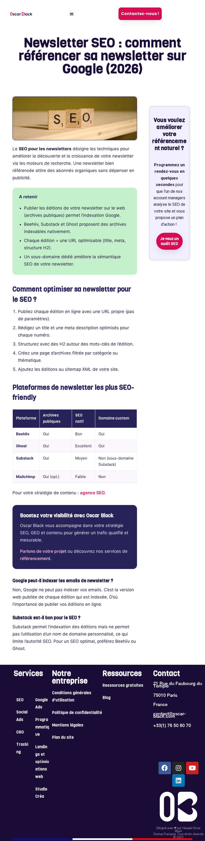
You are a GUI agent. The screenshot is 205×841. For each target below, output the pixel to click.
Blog (106, 698)
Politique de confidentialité (77, 713)
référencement (35, 558)
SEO (20, 700)
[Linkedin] (178, 780)
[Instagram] (178, 768)
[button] (71, 14)
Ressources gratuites (122, 686)
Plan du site (63, 738)
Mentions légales (67, 725)
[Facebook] (164, 768)
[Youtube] (192, 768)
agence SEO (92, 492)
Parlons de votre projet (43, 551)
